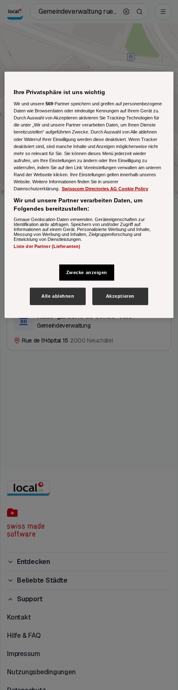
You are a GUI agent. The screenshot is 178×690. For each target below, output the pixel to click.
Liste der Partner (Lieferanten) (47, 246)
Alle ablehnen (57, 296)
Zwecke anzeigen (87, 272)
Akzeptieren (120, 296)
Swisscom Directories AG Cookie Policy (105, 188)
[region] (89, 194)
